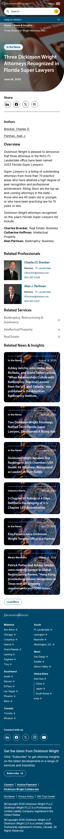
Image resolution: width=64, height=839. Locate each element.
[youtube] (44, 737)
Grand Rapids (11, 649)
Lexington (39, 634)
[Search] (8, 11)
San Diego (39, 656)
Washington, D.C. (43, 644)
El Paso (8, 686)
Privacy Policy (26, 796)
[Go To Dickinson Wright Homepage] (16, 4)
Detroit (7, 644)
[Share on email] (35, 104)
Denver (8, 681)
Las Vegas (9, 691)
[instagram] (35, 737)
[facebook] (16, 737)
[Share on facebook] (16, 104)
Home (7, 25)
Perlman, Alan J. (15, 136)
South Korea (42, 693)
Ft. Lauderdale (43, 268)
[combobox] (32, 11)
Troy (6, 664)
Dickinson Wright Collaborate (21, 789)
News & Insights (23, 25)
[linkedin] (7, 737)
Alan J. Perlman (35, 286)
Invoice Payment (27, 784)
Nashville (39, 639)
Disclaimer (9, 796)
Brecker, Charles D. (17, 129)
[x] (25, 737)
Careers (9, 784)
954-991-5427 (32, 301)
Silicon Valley (41, 666)
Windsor (8, 718)
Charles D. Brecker (37, 262)
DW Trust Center (46, 796)
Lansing (8, 654)
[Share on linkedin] (7, 104)
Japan (39, 688)
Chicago (8, 634)
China (39, 683)
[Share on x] (25, 104)
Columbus (9, 639)
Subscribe (13, 773)
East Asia (38, 678)
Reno (7, 701)
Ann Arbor (9, 629)
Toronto (8, 713)
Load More (13, 601)
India (36, 698)
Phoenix (8, 696)
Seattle (38, 661)
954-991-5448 (32, 277)
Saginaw (8, 659)
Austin (7, 676)
